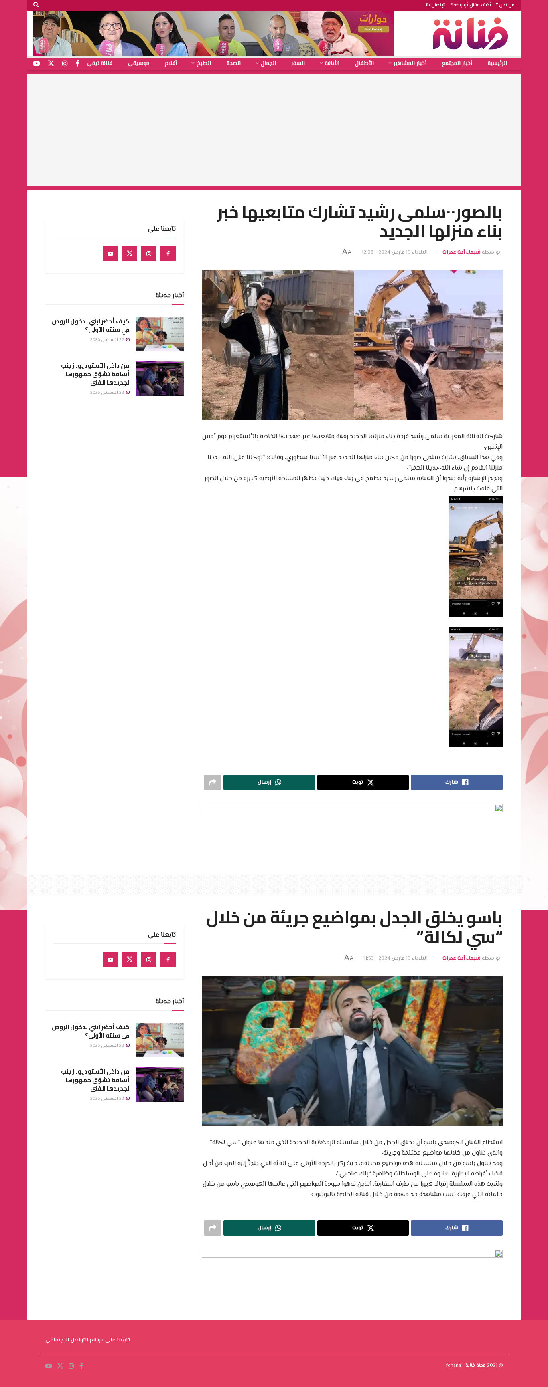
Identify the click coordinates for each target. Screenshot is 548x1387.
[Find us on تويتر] (51, 64)
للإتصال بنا (436, 5)
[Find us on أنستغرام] (65, 64)
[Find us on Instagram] (148, 253)
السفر (298, 63)
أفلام (171, 63)
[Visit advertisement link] (213, 33)
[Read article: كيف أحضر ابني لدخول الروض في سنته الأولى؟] (160, 334)
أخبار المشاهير (410, 63)
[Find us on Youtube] (110, 253)
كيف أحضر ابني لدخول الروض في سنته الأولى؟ (91, 325)
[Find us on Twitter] (129, 253)
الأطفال (364, 63)
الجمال (268, 63)
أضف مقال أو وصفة (471, 5)
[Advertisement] (274, 130)
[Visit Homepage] (472, 33)
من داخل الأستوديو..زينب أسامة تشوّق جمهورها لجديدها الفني (95, 374)
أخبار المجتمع (457, 63)
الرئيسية (497, 63)
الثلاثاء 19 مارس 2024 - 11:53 (396, 958)
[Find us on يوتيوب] (36, 64)
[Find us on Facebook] (168, 253)
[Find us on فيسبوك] (77, 64)
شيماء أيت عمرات (461, 252)
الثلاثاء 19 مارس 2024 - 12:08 (395, 252)
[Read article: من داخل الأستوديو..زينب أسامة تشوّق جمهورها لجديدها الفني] (160, 378)
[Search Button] (36, 5)
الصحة (234, 63)
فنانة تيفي (99, 63)
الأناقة (332, 63)
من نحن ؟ (505, 5)
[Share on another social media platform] (212, 782)
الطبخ (204, 63)
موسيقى (138, 63)
